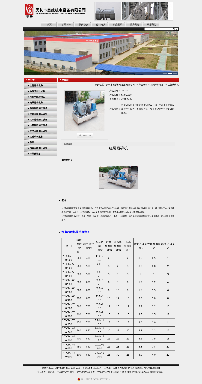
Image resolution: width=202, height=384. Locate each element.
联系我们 (151, 24)
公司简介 (66, 24)
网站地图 (148, 368)
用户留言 (134, 24)
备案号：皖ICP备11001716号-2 (91, 368)
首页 (49, 24)
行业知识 (100, 24)
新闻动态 (83, 24)
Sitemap (156, 368)
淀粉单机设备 (157, 85)
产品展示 (117, 24)
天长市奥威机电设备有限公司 (120, 85)
